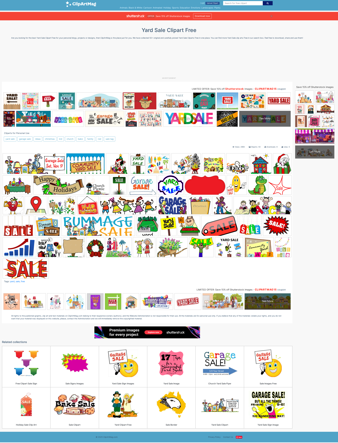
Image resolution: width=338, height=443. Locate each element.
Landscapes (207, 7)
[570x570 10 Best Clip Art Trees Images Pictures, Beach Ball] (158, 164)
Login (202, 3)
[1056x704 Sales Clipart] (19, 248)
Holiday (167, 7)
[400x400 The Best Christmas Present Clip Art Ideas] (117, 164)
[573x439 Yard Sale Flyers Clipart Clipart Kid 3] (259, 248)
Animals (124, 7)
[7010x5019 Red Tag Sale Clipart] (18, 227)
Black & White (135, 7)
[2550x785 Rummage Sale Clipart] (98, 227)
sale (18, 281)
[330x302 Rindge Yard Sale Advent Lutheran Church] (48, 227)
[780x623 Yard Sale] (229, 248)
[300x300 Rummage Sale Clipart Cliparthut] (147, 227)
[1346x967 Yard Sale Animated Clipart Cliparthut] (172, 248)
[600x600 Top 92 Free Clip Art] (144, 248)
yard (12, 281)
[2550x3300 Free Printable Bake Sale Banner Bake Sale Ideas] (283, 247)
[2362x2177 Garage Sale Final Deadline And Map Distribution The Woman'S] (36, 206)
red (99, 139)
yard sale (10, 139)
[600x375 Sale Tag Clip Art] (220, 227)
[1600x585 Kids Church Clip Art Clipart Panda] (128, 206)
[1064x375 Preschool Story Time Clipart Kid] (262, 206)
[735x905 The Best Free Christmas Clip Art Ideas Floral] (95, 248)
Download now (202, 16)
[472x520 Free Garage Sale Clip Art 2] (237, 186)
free (23, 281)
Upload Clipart (212, 3)
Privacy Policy (214, 437)
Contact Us (228, 437)
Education (185, 7)
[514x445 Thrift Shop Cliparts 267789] (118, 248)
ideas (38, 139)
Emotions (195, 7)
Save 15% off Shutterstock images (315, 87)
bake (80, 139)
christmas (50, 139)
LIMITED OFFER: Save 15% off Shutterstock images (224, 289)
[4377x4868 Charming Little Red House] (261, 164)
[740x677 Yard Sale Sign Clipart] (201, 248)
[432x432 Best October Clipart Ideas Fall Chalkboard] (237, 164)
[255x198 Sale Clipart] (277, 227)
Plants (217, 7)
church (70, 139)
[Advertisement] (169, 59)
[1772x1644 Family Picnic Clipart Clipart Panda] (97, 186)
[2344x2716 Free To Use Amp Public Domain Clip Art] (257, 186)
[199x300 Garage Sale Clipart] (137, 164)
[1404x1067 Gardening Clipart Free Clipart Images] (62, 206)
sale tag (110, 139)
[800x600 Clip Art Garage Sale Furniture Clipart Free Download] (17, 186)
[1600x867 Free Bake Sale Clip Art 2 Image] (205, 186)
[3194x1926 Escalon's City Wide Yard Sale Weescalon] (85, 164)
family (90, 139)
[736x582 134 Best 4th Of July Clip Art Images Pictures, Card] (186, 164)
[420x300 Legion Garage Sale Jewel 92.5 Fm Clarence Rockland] (172, 206)
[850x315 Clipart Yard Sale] (34, 164)
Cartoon (147, 7)
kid (60, 139)
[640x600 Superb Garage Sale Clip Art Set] (49, 248)
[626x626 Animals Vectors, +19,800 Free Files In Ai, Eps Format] (213, 164)
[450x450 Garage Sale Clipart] (13, 206)
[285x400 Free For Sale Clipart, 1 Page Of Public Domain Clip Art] (118, 186)
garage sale (25, 139)
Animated (157, 7)
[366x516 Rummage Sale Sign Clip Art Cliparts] (168, 227)
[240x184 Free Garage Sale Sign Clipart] (142, 186)
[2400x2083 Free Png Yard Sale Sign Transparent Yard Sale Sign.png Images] (170, 186)
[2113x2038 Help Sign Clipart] (88, 206)
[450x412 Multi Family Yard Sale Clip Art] (200, 206)
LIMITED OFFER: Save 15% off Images (222, 88)
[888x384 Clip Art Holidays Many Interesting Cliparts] (59, 186)
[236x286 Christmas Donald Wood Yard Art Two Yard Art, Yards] (282, 164)
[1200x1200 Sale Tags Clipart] (250, 227)
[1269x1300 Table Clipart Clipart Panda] (74, 248)
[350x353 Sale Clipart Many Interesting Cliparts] (189, 227)
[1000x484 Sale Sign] (26, 270)
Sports (175, 7)
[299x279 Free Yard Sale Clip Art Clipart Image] (280, 186)
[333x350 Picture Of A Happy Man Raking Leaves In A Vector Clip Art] (222, 206)
